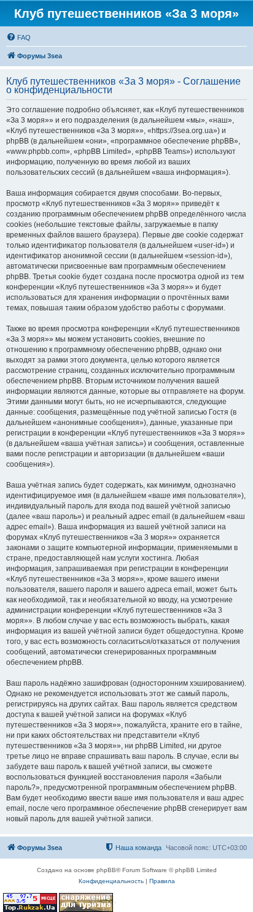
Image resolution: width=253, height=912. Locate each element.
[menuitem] (18, 37)
